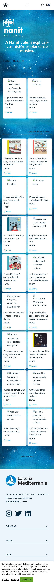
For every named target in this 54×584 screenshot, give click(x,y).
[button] (8, 112)
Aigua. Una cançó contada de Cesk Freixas (37, 392)
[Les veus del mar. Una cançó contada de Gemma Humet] (40, 340)
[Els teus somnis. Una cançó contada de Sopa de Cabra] (14, 340)
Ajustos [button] (5, 579)
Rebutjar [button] (15, 579)
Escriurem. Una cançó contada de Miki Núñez (13, 238)
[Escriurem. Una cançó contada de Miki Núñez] (14, 224)
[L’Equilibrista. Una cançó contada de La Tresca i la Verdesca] (39, 301)
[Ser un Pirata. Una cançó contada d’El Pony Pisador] (40, 147)
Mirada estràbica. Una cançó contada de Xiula (38, 100)
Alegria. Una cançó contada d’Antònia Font (38, 238)
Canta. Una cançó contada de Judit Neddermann (11, 277)
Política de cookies (25, 574)
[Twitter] (18, 513)
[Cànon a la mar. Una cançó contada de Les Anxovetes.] (14, 147)
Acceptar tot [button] (26, 579)
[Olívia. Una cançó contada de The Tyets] (40, 185)
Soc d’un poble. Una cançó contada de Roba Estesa (38, 431)
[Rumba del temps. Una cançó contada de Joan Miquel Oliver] (14, 378)
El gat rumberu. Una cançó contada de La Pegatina (14, 100)
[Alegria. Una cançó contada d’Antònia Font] (40, 224)
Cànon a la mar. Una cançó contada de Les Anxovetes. (13, 161)
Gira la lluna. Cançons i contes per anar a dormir (14, 315)
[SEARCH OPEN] (42, 4)
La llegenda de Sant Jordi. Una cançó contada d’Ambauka (38, 277)
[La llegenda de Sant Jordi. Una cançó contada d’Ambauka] (40, 263)
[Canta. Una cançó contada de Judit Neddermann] (14, 263)
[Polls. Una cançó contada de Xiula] (14, 417)
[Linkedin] (28, 513)
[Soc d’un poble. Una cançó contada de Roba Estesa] (40, 417)
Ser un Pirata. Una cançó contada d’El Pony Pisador (38, 161)
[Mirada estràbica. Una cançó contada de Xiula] (39, 86)
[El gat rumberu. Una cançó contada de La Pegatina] (14, 86)
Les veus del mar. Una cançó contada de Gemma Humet (39, 354)
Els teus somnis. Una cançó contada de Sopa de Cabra (13, 354)
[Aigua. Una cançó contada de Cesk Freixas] (40, 378)
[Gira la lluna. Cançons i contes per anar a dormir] (14, 301)
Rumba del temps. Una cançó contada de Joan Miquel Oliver (14, 392)
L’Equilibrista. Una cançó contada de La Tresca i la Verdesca (38, 315)
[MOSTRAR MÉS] (27, 457)
